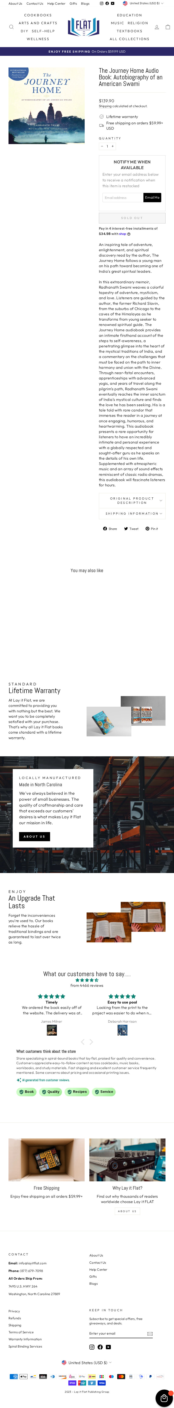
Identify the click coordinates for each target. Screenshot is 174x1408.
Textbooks (130, 31)
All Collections (130, 39)
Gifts (73, 3)
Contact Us (35, 3)
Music (118, 23)
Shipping (105, 106)
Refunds (14, 1318)
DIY (25, 31)
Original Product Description (132, 501)
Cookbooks (38, 15)
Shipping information (132, 513)
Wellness (38, 39)
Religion (138, 23)
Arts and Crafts (38, 23)
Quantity (110, 138)
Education (129, 15)
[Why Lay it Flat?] (127, 1159)
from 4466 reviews (87, 985)
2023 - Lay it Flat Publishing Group (87, 1391)
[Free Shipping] (46, 1159)
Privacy (14, 1311)
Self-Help (43, 31)
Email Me (152, 197)
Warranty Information (25, 1339)
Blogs (85, 3)
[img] (87, 980)
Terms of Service (21, 1332)
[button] (84, 1042)
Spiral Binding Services (25, 1346)
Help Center (56, 3)
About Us (15, 3)
